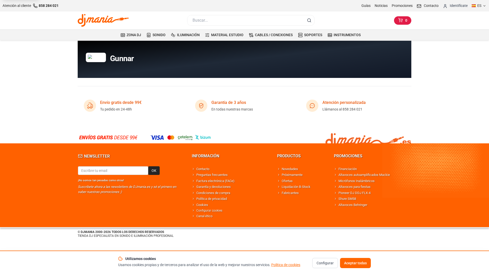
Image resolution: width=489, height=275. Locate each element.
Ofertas (287, 181)
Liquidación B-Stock (296, 187)
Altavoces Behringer (352, 205)
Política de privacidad (211, 199)
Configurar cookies (209, 210)
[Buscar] (309, 20)
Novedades (290, 169)
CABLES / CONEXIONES (274, 35)
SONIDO (159, 35)
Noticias (381, 6)
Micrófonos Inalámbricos (356, 181)
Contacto (202, 169)
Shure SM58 (347, 199)
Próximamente (292, 175)
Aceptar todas (355, 263)
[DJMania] (103, 20)
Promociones (402, 6)
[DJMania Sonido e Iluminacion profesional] (368, 137)
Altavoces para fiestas (354, 187)
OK (154, 171)
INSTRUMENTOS (347, 35)
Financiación (347, 169)
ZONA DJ (134, 35)
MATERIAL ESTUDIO (227, 35)
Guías (366, 6)
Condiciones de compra (213, 193)
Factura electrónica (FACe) (215, 181)
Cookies (202, 205)
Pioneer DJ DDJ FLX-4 (354, 193)
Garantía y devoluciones (213, 187)
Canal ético (204, 216)
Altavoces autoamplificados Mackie (364, 175)
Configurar (325, 263)
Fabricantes (290, 193)
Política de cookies (285, 265)
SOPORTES (313, 35)
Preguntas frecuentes (212, 175)
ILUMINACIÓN (188, 35)
